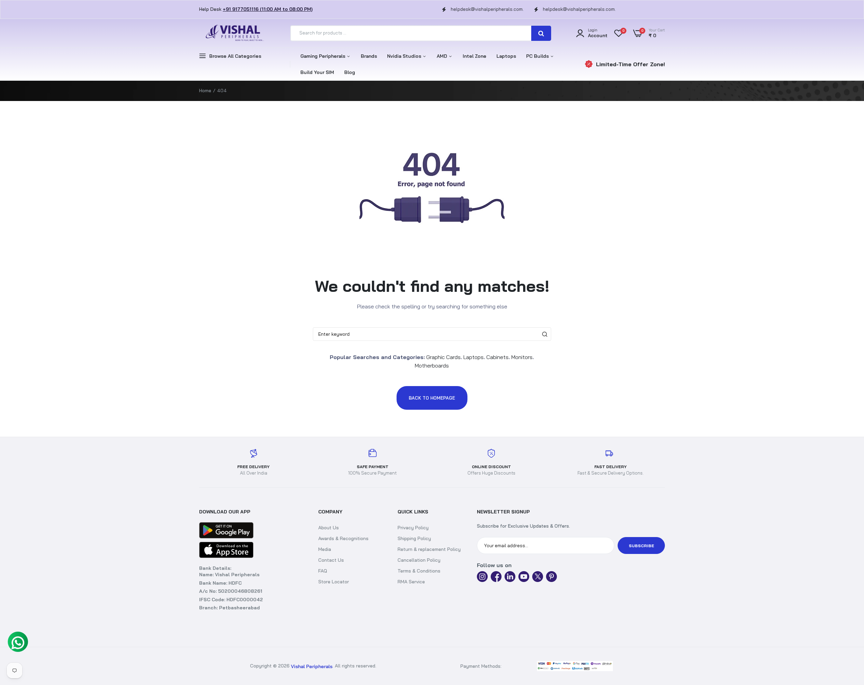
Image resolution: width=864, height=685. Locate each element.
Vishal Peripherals (311, 666)
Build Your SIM (317, 72)
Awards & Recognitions (343, 538)
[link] (852, 666)
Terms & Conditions (419, 571)
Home (205, 90)
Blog (349, 72)
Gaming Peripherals (323, 56)
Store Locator (333, 582)
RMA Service (411, 582)
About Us (328, 528)
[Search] (541, 33)
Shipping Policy (414, 538)
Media (324, 549)
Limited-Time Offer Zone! (630, 64)
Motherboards (432, 365)
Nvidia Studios (405, 56)
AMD (443, 56)
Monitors (522, 357)
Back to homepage (432, 398)
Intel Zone (474, 56)
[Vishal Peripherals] (233, 33)
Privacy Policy (413, 528)
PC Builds (538, 56)
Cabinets (497, 357)
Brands (369, 56)
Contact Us (331, 560)
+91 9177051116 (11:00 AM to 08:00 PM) (268, 9)
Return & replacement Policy (429, 549)
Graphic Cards (443, 357)
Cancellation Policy (419, 560)
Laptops (506, 56)
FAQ (322, 571)
